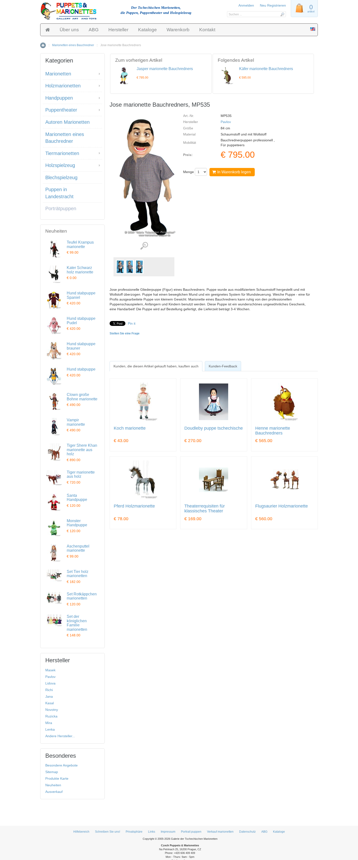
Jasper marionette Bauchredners (165, 69)
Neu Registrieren (273, 5)
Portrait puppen (191, 831)
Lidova (50, 683)
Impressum (168, 831)
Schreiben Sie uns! (107, 831)
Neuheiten (53, 785)
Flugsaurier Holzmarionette (281, 506)
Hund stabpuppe (81, 369)
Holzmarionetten (63, 85)
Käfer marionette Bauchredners (266, 69)
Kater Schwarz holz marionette (80, 270)
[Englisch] (312, 29)
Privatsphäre (134, 831)
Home (43, 45)
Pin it (131, 323)
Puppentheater (61, 110)
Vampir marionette (76, 422)
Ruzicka (51, 716)
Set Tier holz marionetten (77, 574)
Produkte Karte (56, 778)
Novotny (51, 710)
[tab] (156, 366)
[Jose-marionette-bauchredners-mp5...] (120, 267)
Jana (49, 696)
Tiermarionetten (62, 153)
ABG (94, 29)
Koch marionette (130, 428)
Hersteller (118, 29)
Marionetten (58, 73)
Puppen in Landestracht (59, 193)
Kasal (49, 703)
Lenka (50, 729)
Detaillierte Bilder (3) (144, 246)
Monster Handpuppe (77, 523)
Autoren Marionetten (67, 122)
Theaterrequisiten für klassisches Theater (204, 508)
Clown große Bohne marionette (82, 397)
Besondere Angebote (61, 765)
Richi (49, 690)
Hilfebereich (81, 831)
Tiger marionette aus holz (81, 474)
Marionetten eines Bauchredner (73, 45)
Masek (50, 670)
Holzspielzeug (60, 165)
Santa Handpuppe (77, 497)
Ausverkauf (54, 792)
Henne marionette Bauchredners (272, 430)
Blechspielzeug (61, 177)
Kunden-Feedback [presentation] (223, 366)
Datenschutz (247, 831)
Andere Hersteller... (60, 736)
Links (151, 831)
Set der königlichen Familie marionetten (77, 623)
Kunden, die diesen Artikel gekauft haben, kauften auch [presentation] (155, 366)
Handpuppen (59, 98)
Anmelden (246, 5)
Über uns (69, 29)
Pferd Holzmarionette (134, 506)
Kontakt (207, 29)
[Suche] (282, 14)
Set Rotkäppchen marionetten (82, 596)
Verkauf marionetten (220, 831)
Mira (48, 723)
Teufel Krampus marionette (80, 244)
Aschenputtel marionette (78, 548)
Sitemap (51, 772)
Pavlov (226, 122)
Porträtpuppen (60, 208)
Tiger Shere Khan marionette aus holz (82, 449)
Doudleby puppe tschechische (213, 428)
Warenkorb (178, 29)
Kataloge (147, 29)
